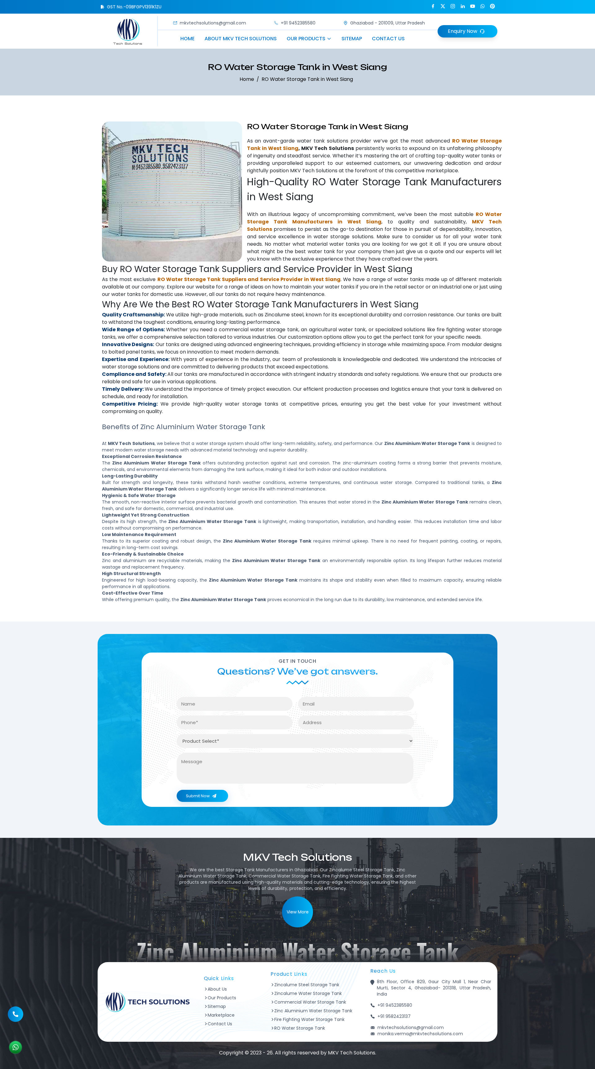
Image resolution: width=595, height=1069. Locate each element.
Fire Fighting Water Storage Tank (309, 1019)
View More (298, 912)
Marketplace (221, 1015)
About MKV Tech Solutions (241, 38)
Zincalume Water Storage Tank (308, 993)
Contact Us (388, 38)
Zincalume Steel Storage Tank (306, 985)
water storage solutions (343, 236)
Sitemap (352, 38)
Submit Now (198, 796)
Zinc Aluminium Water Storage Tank (313, 1011)
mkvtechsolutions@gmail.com (213, 23)
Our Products (306, 38)
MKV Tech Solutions (313, 170)
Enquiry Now (462, 31)
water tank (311, 140)
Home (187, 38)
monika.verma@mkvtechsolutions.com (420, 1034)
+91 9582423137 (394, 1016)
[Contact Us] (15, 1010)
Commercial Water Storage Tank (310, 1002)
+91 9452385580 (298, 23)
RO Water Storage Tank (299, 1028)
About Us (217, 989)
